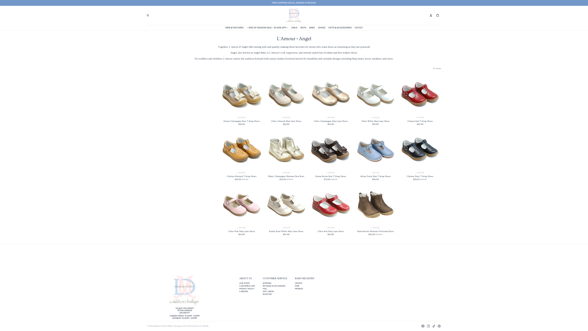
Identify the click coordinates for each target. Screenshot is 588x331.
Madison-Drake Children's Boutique (167, 326)
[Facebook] (423, 326)
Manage (299, 289)
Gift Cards (268, 291)
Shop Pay (267, 294)
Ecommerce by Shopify (199, 326)
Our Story (244, 283)
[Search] (148, 15)
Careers (243, 291)
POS (184, 326)
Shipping (267, 283)
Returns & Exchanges (274, 286)
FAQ (265, 289)
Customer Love (247, 286)
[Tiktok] (434, 326)
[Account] (431, 15)
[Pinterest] (439, 326)
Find (297, 286)
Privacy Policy (246, 289)
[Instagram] (428, 326)
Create (298, 283)
